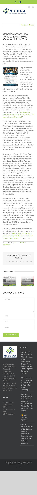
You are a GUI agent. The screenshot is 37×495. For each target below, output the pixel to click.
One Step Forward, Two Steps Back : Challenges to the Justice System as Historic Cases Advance (18, 236)
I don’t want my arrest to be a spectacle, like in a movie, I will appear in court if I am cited (18, 114)
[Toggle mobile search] (29, 7)
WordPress (18, 464)
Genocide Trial (18, 243)
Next (30, 25)
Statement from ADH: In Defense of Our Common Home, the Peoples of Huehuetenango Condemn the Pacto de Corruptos (27, 433)
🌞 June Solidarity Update (24, 417)
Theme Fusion (25, 464)
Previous (24, 25)
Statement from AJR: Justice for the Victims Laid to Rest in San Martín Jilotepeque (26, 384)
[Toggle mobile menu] (33, 7)
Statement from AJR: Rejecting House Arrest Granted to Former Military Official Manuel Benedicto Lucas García (27, 402)
